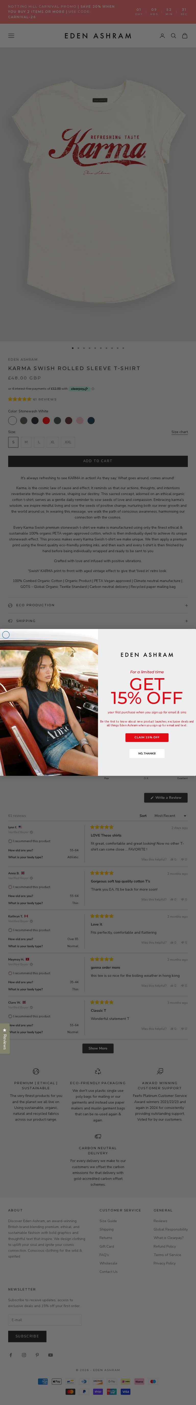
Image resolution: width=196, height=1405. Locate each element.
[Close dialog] (5, 635)
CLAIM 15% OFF (147, 737)
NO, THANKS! (147, 753)
